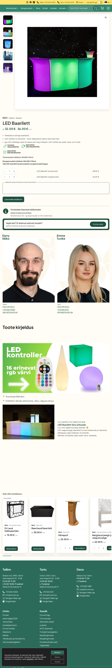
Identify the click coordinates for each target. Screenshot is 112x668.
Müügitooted (26, 8)
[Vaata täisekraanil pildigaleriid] (106, 17)
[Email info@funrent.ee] (4, 595)
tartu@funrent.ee (50, 595)
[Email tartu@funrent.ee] (41, 595)
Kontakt (62, 8)
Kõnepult (63, 535)
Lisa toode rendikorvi (13, 199)
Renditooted (11, 8)
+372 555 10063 (9, 310)
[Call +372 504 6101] (41, 592)
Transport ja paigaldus (48, 632)
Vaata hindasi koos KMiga (20, 213)
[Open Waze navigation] (4, 598)
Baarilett (19, 118)
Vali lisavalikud (11, 549)
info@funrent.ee (12, 595)
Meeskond (7, 632)
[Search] (95, 8)
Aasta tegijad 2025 (10, 618)
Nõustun (57, 652)
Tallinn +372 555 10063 (47, 2)
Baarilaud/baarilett (42, 528)
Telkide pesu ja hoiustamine (14, 638)
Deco (38, 8)
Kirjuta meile (98, 224)
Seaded (57, 662)
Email (82, 2)
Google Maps (10, 601)
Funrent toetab (9, 628)
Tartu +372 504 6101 (67, 2)
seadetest (30, 659)
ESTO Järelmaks (46, 628)
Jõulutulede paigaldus (11, 642)
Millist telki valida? (47, 622)
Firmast (6, 615)
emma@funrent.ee (65, 312)
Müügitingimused (47, 638)
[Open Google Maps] (4, 601)
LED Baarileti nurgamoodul (48, 177)
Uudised (53, 8)
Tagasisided (44, 645)
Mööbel (12, 118)
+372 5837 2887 (86, 586)
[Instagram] (27, 2)
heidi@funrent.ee (87, 589)
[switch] (100, 2)
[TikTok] (34, 2)
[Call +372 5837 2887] (78, 586)
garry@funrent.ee (10, 312)
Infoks (6, 611)
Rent (5, 118)
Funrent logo (45, 615)
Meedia (5, 635)
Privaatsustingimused (48, 642)
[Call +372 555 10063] (4, 592)
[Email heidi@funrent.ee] (78, 589)
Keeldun (57, 657)
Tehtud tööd (7, 622)
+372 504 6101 (63, 310)
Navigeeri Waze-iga (13, 598)
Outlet (45, 8)
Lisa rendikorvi (80, 548)
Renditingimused (46, 635)
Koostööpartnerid (10, 625)
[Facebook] (31, 2)
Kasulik (43, 611)
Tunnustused (45, 618)
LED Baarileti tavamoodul (47, 171)
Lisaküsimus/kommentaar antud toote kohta (20, 182)
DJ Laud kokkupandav (12, 529)
